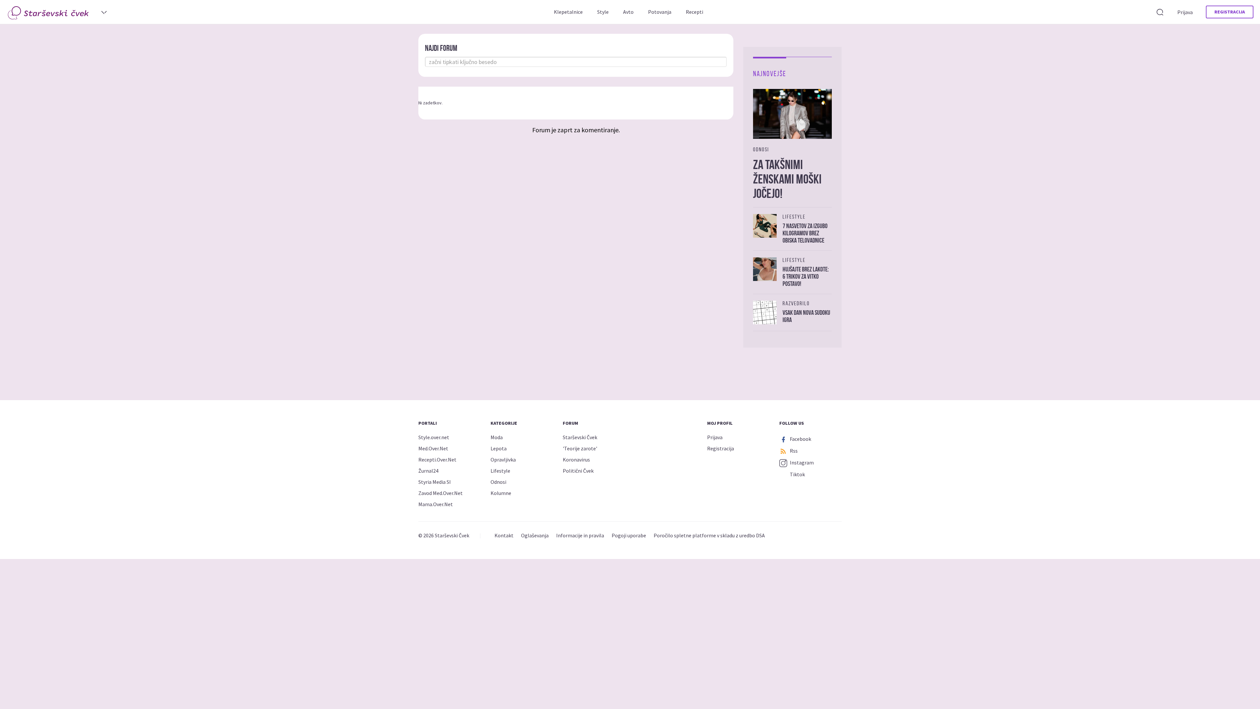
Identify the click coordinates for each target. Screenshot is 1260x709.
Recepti (694, 12)
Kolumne (501, 493)
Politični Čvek (578, 470)
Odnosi (498, 482)
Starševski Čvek (580, 437)
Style (603, 12)
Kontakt (504, 535)
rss (793, 450)
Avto (628, 12)
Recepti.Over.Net (437, 459)
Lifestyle (500, 470)
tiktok (797, 474)
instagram (801, 462)
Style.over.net (433, 437)
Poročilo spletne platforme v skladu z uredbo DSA (709, 535)
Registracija (1229, 12)
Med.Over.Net (433, 448)
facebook (800, 439)
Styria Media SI (434, 482)
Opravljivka (503, 459)
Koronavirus (576, 459)
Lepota (499, 448)
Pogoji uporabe (629, 535)
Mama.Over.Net (435, 504)
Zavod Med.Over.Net (440, 493)
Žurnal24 (428, 470)
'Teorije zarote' (580, 448)
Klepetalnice (568, 12)
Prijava (1185, 12)
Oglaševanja (535, 535)
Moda (497, 437)
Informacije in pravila (580, 535)
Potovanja (659, 12)
